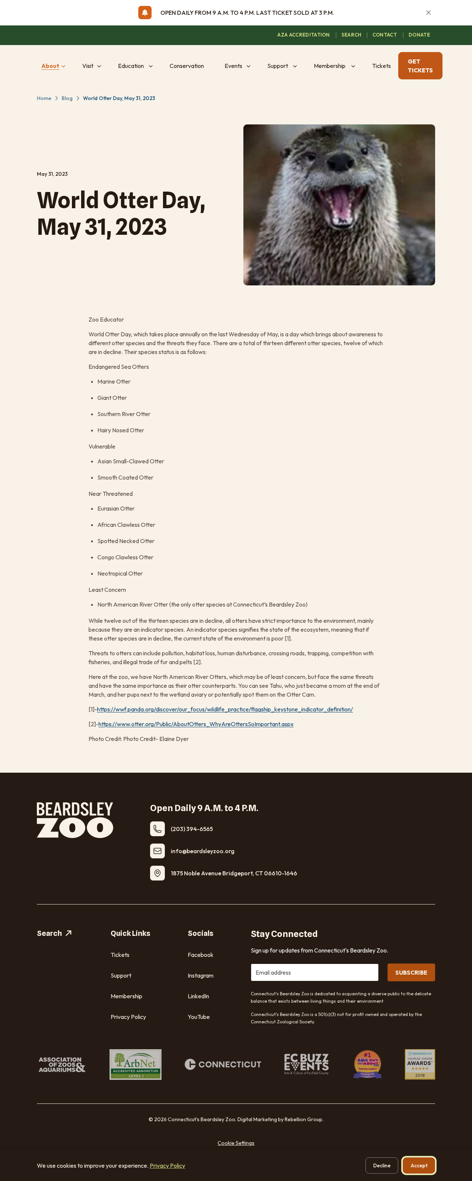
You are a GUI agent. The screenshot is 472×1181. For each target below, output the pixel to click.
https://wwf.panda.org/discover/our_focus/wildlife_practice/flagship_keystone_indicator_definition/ (225, 709)
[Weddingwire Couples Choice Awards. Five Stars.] (420, 1064)
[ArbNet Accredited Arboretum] (136, 1064)
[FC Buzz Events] (307, 1064)
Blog (67, 98)
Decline (382, 1165)
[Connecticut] (223, 1064)
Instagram (201, 975)
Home (44, 98)
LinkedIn (198, 996)
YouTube (199, 1016)
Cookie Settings (236, 1143)
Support (121, 975)
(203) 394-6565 (192, 828)
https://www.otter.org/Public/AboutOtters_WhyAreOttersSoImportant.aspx (196, 724)
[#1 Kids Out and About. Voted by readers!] (367, 1064)
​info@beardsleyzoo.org (203, 851)
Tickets (120, 954)
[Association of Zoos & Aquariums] (61, 1064)
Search (49, 933)
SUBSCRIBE (411, 972)
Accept (419, 1165)
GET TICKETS (420, 66)
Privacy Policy (128, 1016)
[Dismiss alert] (428, 12)
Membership (126, 996)
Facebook (201, 954)
